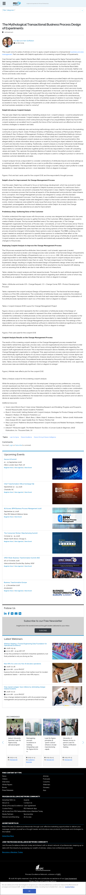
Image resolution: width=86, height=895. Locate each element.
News (4, 776)
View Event (28, 467)
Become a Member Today (33, 811)
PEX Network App (30, 808)
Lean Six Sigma (14, 437)
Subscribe (18, 445)
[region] (43, 888)
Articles (45, 776)
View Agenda (18, 467)
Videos (4, 779)
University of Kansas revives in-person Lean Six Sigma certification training (69, 742)
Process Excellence (26, 437)
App (44, 790)
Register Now (8, 467)
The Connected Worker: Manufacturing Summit (21, 533)
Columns (46, 782)
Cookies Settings (49, 881)
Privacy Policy (34, 881)
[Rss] (20, 614)
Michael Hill (13, 760)
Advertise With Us (8, 800)
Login (11, 445)
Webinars (46, 785)
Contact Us (28, 803)
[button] (43, 10)
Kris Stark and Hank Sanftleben (24, 41)
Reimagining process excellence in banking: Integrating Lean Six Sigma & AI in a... (32, 744)
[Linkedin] (5, 614)
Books (4, 787)
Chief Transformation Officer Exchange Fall (19, 484)
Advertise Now (8, 836)
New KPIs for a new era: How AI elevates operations (22, 664)
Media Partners (7, 814)
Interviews (6, 782)
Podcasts (46, 779)
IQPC (59, 874)
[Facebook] (9, 614)
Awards (26, 800)
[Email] (16, 614)
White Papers (7, 785)
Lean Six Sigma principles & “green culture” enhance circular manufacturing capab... (50, 743)
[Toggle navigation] (4, 3)
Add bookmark (8, 32)
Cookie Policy (7, 808)
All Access (27, 817)
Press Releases (7, 790)
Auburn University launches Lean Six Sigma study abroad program (14, 741)
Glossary (46, 787)
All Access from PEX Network (13, 811)
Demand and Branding (10, 817)
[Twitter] (12, 614)
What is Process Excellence (12, 806)
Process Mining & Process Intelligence (45, 437)
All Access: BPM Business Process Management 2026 (23, 508)
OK (29, 891)
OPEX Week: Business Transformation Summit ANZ (22, 558)
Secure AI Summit (10, 459)
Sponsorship (28, 814)
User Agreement (30, 806)
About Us (5, 803)
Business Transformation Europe (15, 582)
